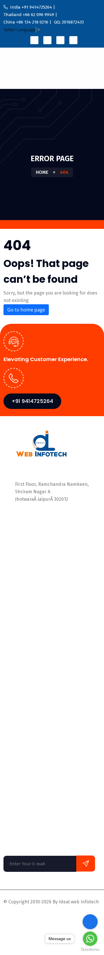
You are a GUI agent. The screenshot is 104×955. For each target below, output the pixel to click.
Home (8, 58)
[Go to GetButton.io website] (90, 949)
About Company (20, 581)
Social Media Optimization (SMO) (38, 675)
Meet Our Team (19, 592)
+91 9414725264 (32, 401)
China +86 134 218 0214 (40, 526)
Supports (46, 916)
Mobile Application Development (38, 687)
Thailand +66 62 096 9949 (42, 519)
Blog (50, 78)
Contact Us (14, 638)
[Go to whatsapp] (90, 938)
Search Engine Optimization (33, 721)
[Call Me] (90, 921)
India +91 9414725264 (38, 511)
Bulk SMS (13, 767)
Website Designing (23, 790)
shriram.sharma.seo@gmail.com (50, 546)
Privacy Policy (18, 916)
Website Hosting (20, 778)
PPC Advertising (20, 698)
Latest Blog (15, 604)
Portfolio (28, 58)
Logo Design (16, 733)
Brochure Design (21, 756)
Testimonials (16, 627)
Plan (8, 615)
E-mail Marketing (21, 710)
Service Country (19, 78)
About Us (51, 58)
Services (74, 58)
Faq (7, 650)
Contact (68, 78)
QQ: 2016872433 (32, 534)
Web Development (22, 801)
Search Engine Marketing (30, 744)
